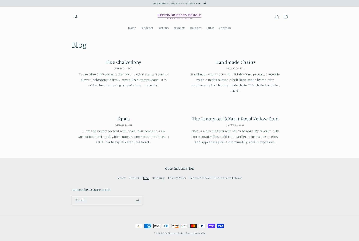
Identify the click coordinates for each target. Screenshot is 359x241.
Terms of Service (200, 177)
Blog (146, 177)
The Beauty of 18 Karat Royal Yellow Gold (235, 119)
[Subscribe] (137, 200)
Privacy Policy (177, 177)
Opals (124, 119)
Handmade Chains (235, 62)
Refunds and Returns (228, 177)
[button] (76, 16)
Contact (134, 177)
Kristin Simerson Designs (173, 233)
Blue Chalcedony (123, 62)
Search (121, 177)
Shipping (158, 177)
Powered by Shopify (195, 233)
